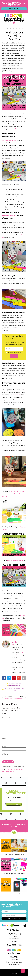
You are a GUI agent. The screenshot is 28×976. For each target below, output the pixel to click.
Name (4, 738)
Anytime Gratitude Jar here (15, 560)
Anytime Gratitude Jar (18, 491)
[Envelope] (10, 950)
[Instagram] (15, 950)
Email (4, 746)
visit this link (15, 129)
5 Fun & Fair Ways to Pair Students (14, 854)
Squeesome (14, 973)
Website (5, 754)
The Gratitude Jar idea (9, 140)
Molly (13, 645)
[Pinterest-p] (18, 950)
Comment (6, 718)
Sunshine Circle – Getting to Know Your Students (14, 874)
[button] (4, 678)
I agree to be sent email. (14, 352)
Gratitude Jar (9, 216)
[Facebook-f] (13, 950)
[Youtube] (20, 950)
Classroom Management (15, 688)
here (3, 453)
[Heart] (8, 950)
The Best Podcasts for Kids (14, 894)
